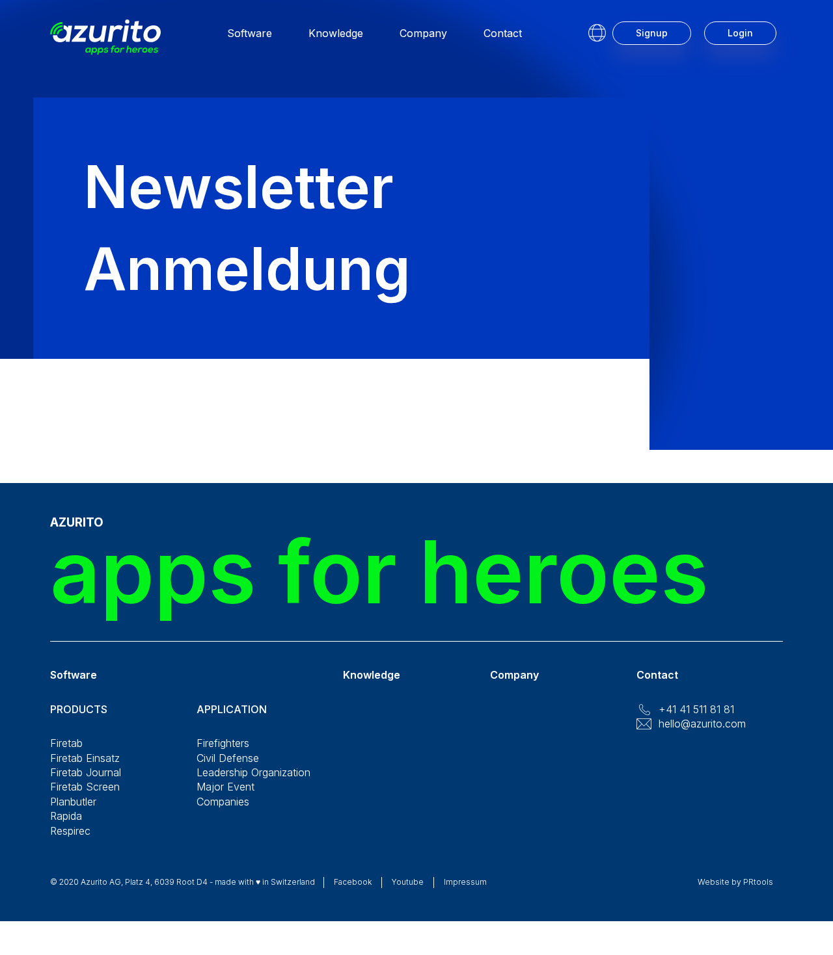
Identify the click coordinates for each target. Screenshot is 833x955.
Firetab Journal (85, 772)
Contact (503, 33)
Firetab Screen (85, 786)
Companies (223, 801)
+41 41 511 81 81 (696, 709)
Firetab (66, 743)
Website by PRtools (735, 882)
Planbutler (73, 801)
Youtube (408, 882)
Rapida (66, 815)
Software (249, 33)
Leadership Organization (253, 772)
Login (740, 32)
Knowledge (335, 33)
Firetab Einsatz (85, 758)
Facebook (353, 882)
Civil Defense (228, 758)
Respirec (70, 830)
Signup (652, 32)
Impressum (465, 882)
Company (423, 33)
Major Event (225, 786)
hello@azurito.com (702, 723)
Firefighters (223, 743)
